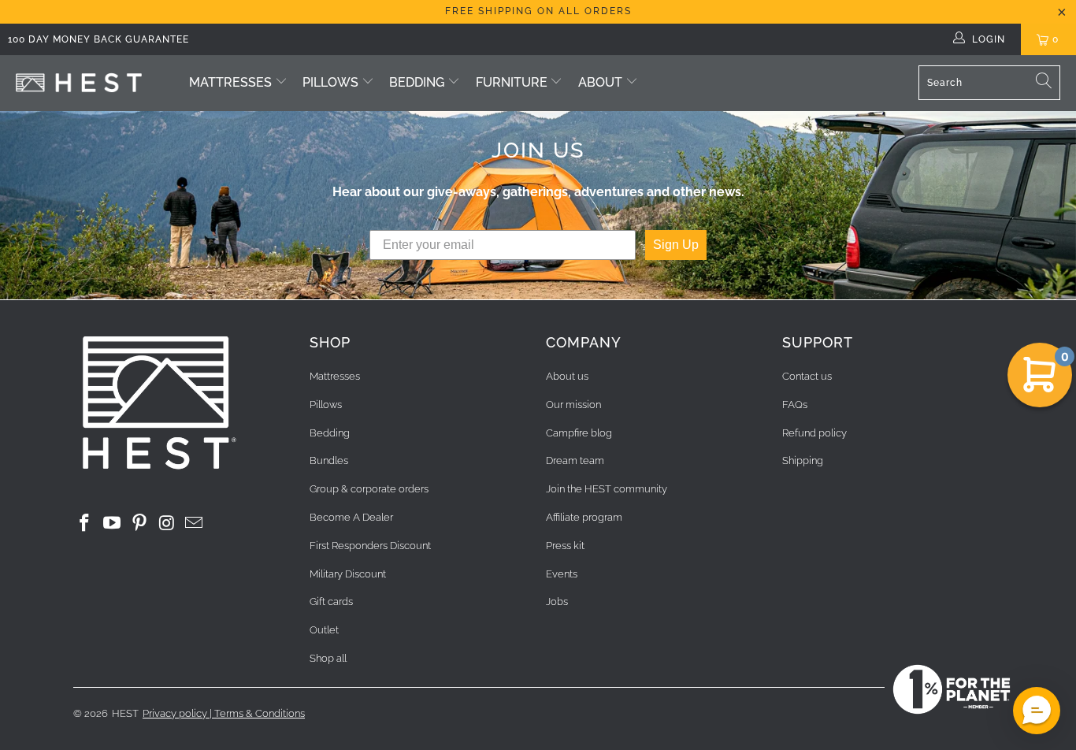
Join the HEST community (606, 489)
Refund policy (814, 433)
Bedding (416, 82)
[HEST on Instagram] (167, 523)
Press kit (565, 545)
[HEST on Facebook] (85, 523)
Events (561, 574)
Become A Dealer (351, 517)
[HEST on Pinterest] (139, 523)
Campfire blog (579, 433)
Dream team (575, 460)
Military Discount (348, 574)
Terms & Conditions (259, 713)
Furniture (513, 82)
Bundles (329, 460)
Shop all (328, 658)
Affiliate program (584, 517)
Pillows (330, 82)
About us (567, 376)
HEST (125, 713)
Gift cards (331, 601)
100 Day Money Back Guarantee (98, 39)
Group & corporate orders (369, 489)
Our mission (573, 404)
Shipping (802, 460)
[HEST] (79, 83)
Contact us (807, 376)
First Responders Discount (370, 545)
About (600, 82)
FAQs (794, 404)
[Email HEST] (194, 523)
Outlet (324, 630)
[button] (1036, 710)
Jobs (557, 601)
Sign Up (676, 244)
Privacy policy (175, 713)
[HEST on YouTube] (112, 523)
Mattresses (230, 82)
